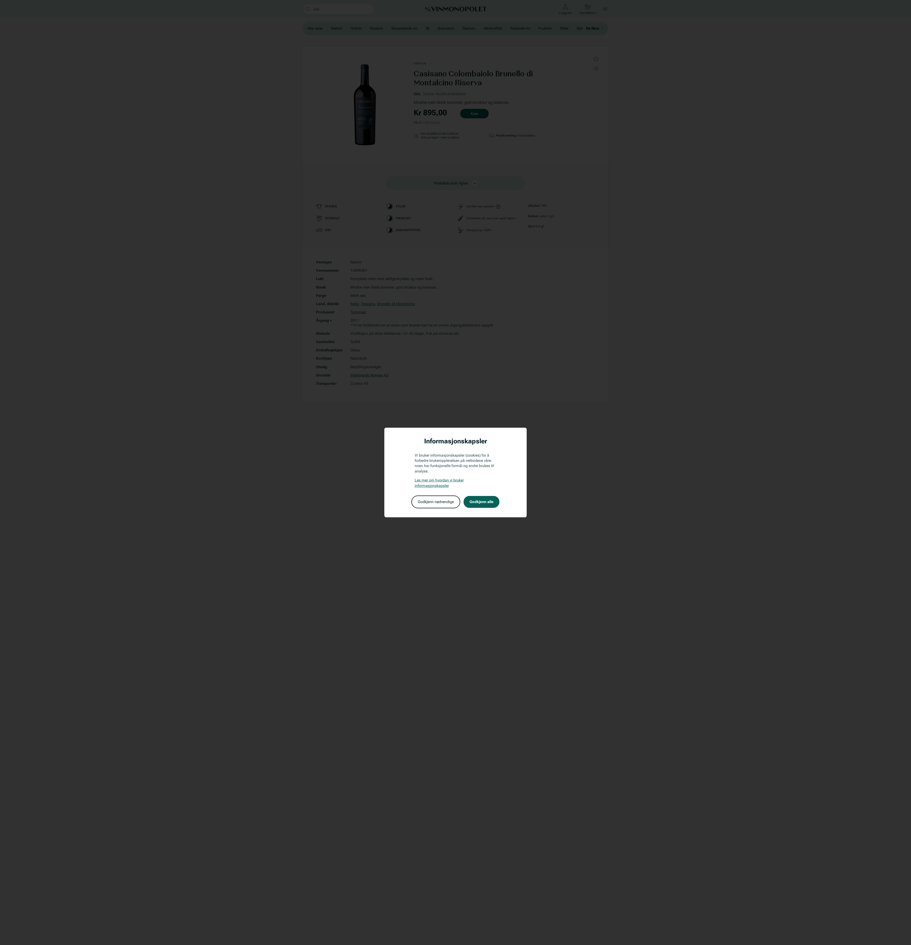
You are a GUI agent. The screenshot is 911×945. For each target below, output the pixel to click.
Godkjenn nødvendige (436, 502)
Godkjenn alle (481, 502)
